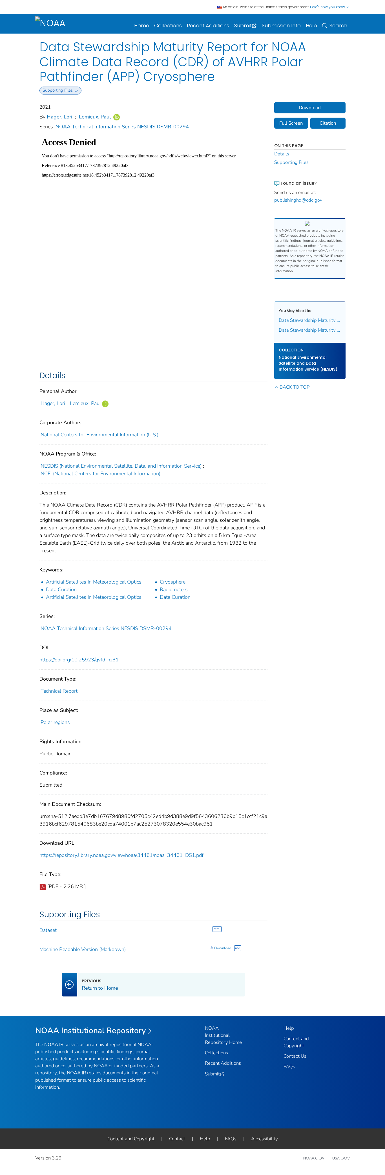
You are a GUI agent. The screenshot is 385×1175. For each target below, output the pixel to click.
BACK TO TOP (294, 387)
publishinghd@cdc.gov (298, 200)
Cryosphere (172, 581)
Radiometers (174, 589)
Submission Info (281, 25)
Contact (177, 1139)
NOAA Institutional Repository (90, 1030)
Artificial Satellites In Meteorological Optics (93, 581)
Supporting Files (291, 162)
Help (311, 25)
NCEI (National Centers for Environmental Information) (100, 473)
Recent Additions (208, 25)
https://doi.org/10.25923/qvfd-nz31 (79, 659)
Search (338, 25)
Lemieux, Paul (95, 116)
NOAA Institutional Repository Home (223, 1035)
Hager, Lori (59, 116)
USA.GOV (341, 1158)
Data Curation (61, 589)
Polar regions (55, 722)
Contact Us (295, 1056)
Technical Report (59, 691)
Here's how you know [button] (328, 7)
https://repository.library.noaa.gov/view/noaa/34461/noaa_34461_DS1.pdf (121, 855)
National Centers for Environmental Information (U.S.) (99, 434)
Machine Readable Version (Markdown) (82, 949)
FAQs (289, 1066)
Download (222, 948)
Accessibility (264, 1139)
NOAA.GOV (313, 1158)
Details (281, 154)
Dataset (48, 930)
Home (141, 25)
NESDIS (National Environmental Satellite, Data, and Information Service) (121, 466)
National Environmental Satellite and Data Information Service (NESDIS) (308, 363)
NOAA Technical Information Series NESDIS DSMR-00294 (122, 126)
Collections (168, 25)
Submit (243, 25)
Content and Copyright (130, 1139)
